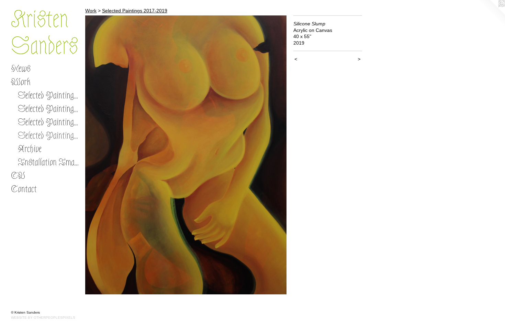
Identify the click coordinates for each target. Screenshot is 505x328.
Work (21, 82)
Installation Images (49, 162)
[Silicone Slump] (186, 154)
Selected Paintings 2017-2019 (49, 135)
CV (18, 175)
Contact (24, 189)
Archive (30, 148)
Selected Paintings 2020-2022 (49, 122)
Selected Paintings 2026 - (49, 95)
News (20, 68)
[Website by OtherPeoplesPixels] (491, 13)
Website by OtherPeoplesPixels (43, 317)
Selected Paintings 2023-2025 (49, 108)
